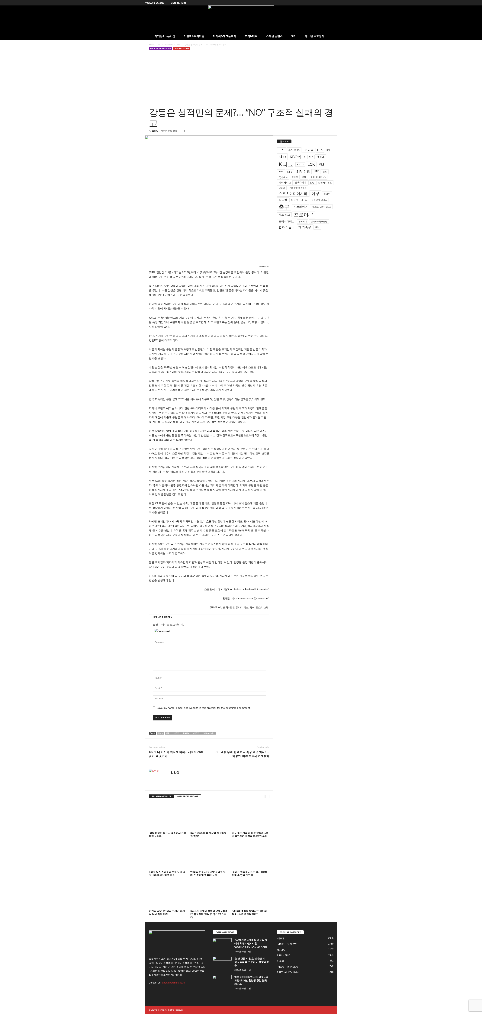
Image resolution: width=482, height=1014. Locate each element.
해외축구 (304, 227)
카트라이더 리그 (321, 206)
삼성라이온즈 (325, 182)
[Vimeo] (322, 2)
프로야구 (303, 214)
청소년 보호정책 (314, 36)
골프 (325, 171)
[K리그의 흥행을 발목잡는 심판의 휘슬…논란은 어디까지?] (250, 894)
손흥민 (282, 187)
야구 (315, 193)
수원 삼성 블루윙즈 (298, 187)
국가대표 (283, 177)
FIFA (320, 150)
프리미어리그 (286, 221)
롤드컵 (295, 177)
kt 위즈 (321, 156)
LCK (311, 164)
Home (151, 44)
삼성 (312, 182)
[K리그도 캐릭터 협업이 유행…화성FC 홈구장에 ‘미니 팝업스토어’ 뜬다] (209, 894)
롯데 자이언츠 (318, 177)
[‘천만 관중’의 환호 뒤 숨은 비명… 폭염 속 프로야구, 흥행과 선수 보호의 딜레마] (222, 964)
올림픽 (326, 193)
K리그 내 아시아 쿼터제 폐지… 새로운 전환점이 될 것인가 (176, 754)
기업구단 (176, 733)
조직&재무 (251, 36)
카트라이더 (301, 206)
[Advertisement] (241, 78)
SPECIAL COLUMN (181, 48)
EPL (281, 150)
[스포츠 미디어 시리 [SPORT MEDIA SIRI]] (241, 18)
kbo (282, 156)
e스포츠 (294, 150)
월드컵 (283, 199)
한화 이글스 (286, 227)
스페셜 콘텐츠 (274, 36)
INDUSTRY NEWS (287, 944)
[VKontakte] (328, 2)
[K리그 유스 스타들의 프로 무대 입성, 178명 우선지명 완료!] (168, 855)
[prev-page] (263, 796)
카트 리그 (284, 214)
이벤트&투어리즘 (194, 36)
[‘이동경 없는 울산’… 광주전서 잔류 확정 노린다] (168, 816)
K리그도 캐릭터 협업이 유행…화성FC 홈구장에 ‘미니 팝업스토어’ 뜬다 (208, 914)
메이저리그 (285, 182)
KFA (311, 157)
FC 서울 (308, 150)
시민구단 (196, 733)
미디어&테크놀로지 (224, 36)
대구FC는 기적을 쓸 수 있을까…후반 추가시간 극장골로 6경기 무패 (250, 834)
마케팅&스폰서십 (165, 36)
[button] (331, 36)
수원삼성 (186, 733)
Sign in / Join (178, 2)
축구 (284, 207)
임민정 (155, 131)
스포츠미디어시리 (293, 194)
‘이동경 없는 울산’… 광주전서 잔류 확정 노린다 (167, 834)
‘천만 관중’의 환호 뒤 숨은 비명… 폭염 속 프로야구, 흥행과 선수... (251, 962)
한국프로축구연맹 (319, 221)
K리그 (160, 733)
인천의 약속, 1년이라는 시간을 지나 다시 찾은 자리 (167, 912)
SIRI (293, 36)
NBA (281, 171)
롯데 (304, 177)
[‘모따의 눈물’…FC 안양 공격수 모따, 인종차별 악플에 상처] (209, 855)
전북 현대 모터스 (319, 200)
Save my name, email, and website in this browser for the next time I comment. (204, 707)
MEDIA (281, 949)
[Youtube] (334, 2)
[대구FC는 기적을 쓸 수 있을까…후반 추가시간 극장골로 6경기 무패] (250, 816)
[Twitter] (317, 2)
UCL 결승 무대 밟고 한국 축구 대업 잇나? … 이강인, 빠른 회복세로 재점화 (241, 754)
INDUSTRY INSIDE (287, 966)
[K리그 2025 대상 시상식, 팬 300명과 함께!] (209, 816)
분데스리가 (300, 182)
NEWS (280, 938)
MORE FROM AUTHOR (187, 796)
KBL (328, 150)
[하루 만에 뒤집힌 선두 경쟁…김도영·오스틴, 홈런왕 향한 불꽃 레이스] (222, 982)
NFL (289, 171)
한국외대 (302, 221)
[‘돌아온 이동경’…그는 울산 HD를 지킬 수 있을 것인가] (250, 855)
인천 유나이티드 (299, 200)
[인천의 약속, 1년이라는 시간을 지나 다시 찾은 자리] (168, 894)
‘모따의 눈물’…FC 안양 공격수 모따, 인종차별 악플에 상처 (208, 873)
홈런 (317, 227)
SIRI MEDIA (283, 955)
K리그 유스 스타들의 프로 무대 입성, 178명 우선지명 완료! (167, 873)
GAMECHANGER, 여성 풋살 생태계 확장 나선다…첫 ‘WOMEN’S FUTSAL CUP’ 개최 (250, 943)
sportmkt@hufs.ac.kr (173, 982)
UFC (316, 171)
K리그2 (300, 164)
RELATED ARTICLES (161, 796)
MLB (322, 164)
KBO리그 (297, 157)
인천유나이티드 (208, 733)
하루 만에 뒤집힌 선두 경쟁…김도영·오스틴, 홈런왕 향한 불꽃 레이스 (251, 980)
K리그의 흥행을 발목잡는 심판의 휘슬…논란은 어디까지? (249, 912)
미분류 (280, 961)
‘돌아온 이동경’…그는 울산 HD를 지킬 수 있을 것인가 (249, 873)
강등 (167, 733)
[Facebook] (311, 2)
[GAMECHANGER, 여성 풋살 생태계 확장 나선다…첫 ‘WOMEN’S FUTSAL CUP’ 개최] (222, 945)
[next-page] (267, 796)
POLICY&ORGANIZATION (169, 44)
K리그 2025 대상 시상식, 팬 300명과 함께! (208, 834)
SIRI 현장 (303, 171)
